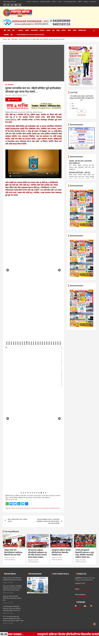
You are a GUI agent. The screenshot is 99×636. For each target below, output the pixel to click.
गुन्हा (53, 30)
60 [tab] (26, 344)
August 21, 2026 (57, 557)
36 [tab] (29, 343)
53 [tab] (11, 344)
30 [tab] (15, 343)
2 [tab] (9, 342)
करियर (74, 30)
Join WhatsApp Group (69, 1)
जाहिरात (80, 1)
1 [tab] (6, 342)
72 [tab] (53, 344)
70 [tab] (49, 344)
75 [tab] (60, 344)
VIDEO (54, 1)
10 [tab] (26, 342)
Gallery (86, 1)
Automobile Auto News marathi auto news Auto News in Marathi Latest (38, 508)
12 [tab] (31, 342)
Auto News (12, 508)
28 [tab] (11, 343)
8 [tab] (22, 342)
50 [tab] (60, 343)
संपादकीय (6, 35)
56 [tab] (17, 344)
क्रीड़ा (58, 30)
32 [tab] (20, 343)
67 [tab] (42, 344)
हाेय (72, 104)
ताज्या (8, 30)
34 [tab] (24, 343)
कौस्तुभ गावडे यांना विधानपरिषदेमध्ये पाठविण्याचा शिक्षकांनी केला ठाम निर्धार (13, 552)
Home (28, 1)
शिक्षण (69, 30)
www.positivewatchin (81, 597)
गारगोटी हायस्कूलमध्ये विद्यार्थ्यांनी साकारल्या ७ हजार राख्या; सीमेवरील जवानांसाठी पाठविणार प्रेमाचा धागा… (84, 553)
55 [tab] (15, 344)
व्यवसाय (48, 30)
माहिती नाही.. (75, 108)
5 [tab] (15, 342)
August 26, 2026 (9, 557)
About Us (35, 1)
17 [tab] (42, 342)
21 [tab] (51, 342)
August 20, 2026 (80, 560)
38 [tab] (33, 343)
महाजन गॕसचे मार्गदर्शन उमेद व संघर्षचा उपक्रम (17, 520)
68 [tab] (44, 344)
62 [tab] (31, 344)
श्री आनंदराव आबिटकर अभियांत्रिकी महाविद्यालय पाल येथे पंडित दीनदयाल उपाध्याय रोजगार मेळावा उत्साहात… (37, 553)
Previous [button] (7, 270)
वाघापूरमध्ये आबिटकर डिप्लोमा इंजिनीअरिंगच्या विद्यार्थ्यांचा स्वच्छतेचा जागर (61, 552)
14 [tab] (35, 342)
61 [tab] (29, 344)
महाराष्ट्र (20, 30)
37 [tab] (31, 343)
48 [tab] (55, 343)
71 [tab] (51, 344)
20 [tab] (49, 342)
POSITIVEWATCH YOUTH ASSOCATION (30, 35)
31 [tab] (17, 343)
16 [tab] (40, 342)
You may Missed (11, 531)
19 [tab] (46, 342)
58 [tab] (22, 344)
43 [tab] (44, 343)
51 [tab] (6, 344)
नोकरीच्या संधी (82, 30)
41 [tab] (40, 343)
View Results (81, 115)
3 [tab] (11, 342)
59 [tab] (24, 344)
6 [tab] (17, 342)
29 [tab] (13, 343)
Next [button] (59, 270)
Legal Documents (45, 1)
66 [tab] (40, 344)
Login (59, 1)
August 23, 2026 (33, 560)
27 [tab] (9, 343)
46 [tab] (51, 343)
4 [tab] (13, 342)
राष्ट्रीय (27, 30)
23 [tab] (55, 342)
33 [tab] (22, 343)
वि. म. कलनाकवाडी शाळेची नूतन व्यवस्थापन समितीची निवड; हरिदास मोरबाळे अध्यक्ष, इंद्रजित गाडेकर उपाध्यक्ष (13, 619)
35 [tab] (26, 343)
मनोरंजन (63, 30)
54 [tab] (13, 344)
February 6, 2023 (10, 95)
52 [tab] (9, 344)
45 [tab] (49, 343)
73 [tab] (55, 344)
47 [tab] (53, 343)
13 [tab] (33, 342)
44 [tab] (46, 343)
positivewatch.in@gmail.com (84, 591)
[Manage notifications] (94, 624)
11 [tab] (29, 342)
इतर (12, 35)
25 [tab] (60, 342)
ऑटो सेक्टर (10, 84)
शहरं (13, 30)
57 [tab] (20, 344)
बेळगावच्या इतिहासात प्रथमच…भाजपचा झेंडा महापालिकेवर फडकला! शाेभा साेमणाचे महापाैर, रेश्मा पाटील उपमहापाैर (48, 521)
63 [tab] (33, 344)
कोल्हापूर (11, 545)
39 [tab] (35, 343)
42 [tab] (42, 343)
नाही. (73, 106)
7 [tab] (20, 342)
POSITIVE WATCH (22, 95)
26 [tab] (6, 343)
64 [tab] (35, 344)
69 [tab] (46, 344)
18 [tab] (44, 342)
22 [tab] (53, 342)
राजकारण (42, 30)
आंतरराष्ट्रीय (34, 30)
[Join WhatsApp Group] (33, 105)
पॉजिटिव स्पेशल (88, 543)
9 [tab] (24, 342)
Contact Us (93, 1)
